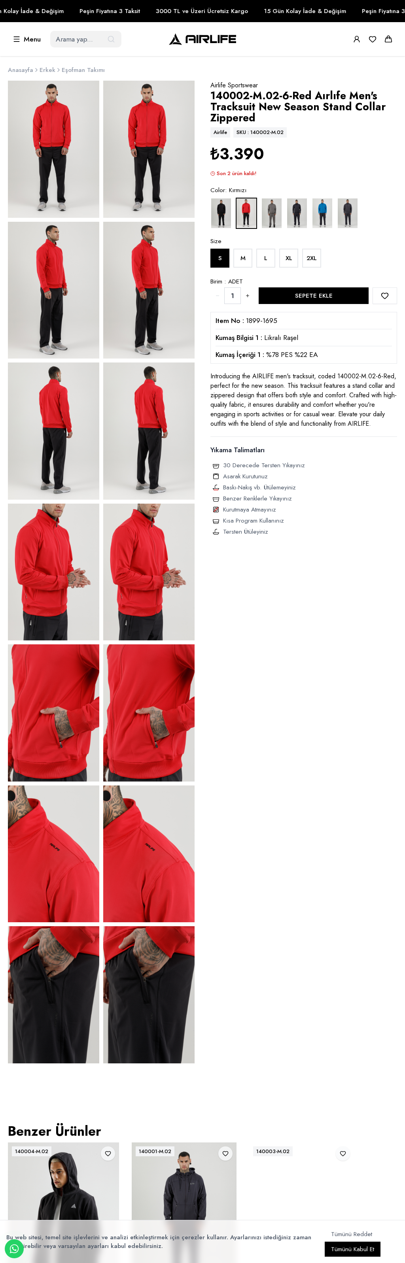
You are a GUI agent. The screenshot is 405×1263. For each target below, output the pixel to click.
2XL (312, 258)
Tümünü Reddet (351, 1234)
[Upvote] (217, 295)
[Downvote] (247, 295)
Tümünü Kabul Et (352, 1249)
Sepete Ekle (314, 295)
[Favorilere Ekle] (385, 295)
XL (289, 258)
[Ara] (111, 39)
